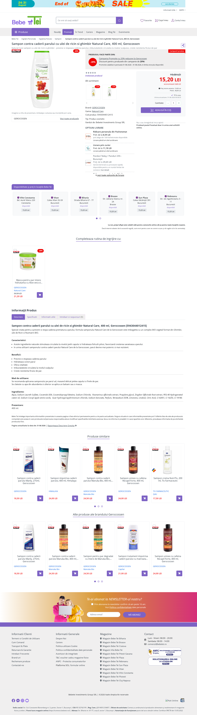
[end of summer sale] (98, 3)
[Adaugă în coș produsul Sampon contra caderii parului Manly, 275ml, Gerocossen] (40, 498)
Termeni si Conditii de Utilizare (26, 638)
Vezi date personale (125, 607)
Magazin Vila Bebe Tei (112, 650)
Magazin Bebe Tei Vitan (113, 669)
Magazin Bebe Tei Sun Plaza (115, 665)
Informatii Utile (169, 10)
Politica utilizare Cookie (66, 646)
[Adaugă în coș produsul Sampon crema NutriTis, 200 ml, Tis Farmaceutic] (179, 498)
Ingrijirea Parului (45, 39)
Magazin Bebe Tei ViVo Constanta (118, 673)
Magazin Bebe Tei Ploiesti (114, 676)
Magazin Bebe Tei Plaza (113, 657)
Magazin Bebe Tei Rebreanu (115, 661)
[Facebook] (13, 700)
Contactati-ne (18, 665)
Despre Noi (61, 638)
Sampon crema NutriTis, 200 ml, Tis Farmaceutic (168, 479)
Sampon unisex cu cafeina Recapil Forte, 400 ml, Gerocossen (133, 481)
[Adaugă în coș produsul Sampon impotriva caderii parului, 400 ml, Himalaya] (75, 498)
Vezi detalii (105, 170)
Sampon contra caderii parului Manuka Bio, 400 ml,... (98, 479)
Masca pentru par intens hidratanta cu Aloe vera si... (28, 281)
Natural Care (97, 111)
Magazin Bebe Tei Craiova (114, 646)
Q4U (155, 494)
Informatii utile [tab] (48, 317)
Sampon (58, 39)
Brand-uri (16, 657)
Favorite (148, 20)
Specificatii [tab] (32, 317)
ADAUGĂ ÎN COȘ (163, 110)
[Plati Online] (172, 700)
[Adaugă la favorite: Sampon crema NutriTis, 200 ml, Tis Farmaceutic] (154, 447)
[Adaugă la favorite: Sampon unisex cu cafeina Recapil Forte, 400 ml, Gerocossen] (119, 447)
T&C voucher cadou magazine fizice (72, 657)
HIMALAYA (53, 491)
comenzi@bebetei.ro (157, 644)
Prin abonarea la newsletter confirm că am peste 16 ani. (120, 604)
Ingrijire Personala (28, 39)
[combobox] (86, 20)
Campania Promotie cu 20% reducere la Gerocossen (123, 58)
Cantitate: (159, 103)
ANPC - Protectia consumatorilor (71, 661)
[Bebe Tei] (27, 20)
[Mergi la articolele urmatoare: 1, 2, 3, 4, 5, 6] (96, 218)
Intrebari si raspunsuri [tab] (71, 317)
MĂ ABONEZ (134, 614)
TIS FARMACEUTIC (161, 491)
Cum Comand (18, 642)
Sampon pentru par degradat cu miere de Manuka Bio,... (98, 557)
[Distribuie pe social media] (183, 45)
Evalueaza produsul (93, 75)
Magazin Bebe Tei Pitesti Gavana (117, 653)
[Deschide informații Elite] (16, 252)
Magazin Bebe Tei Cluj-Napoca (116, 680)
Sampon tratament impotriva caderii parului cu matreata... (133, 557)
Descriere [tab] (18, 317)
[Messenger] (18, 700)
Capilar (121, 569)
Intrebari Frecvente (20, 653)
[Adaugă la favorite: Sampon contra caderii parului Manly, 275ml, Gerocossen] (15, 447)
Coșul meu (163, 20)
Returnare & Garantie (21, 650)
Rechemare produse (21, 661)
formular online (77, 665)
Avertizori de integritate (67, 653)
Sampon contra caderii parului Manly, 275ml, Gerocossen (28, 481)
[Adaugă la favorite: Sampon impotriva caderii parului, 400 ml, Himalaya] (50, 447)
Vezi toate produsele (69, 118)
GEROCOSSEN (98, 107)
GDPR (181, 10)
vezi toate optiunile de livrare (110, 175)
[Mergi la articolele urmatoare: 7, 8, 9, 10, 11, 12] (100, 218)
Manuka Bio (88, 494)
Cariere (59, 642)
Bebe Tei (15, 39)
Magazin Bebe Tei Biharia (114, 638)
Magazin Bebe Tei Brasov (114, 642)
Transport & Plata (20, 646)
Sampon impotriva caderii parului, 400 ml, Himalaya (64, 479)
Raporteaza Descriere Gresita (61, 425)
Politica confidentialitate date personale (74, 650)
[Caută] (119, 20)
